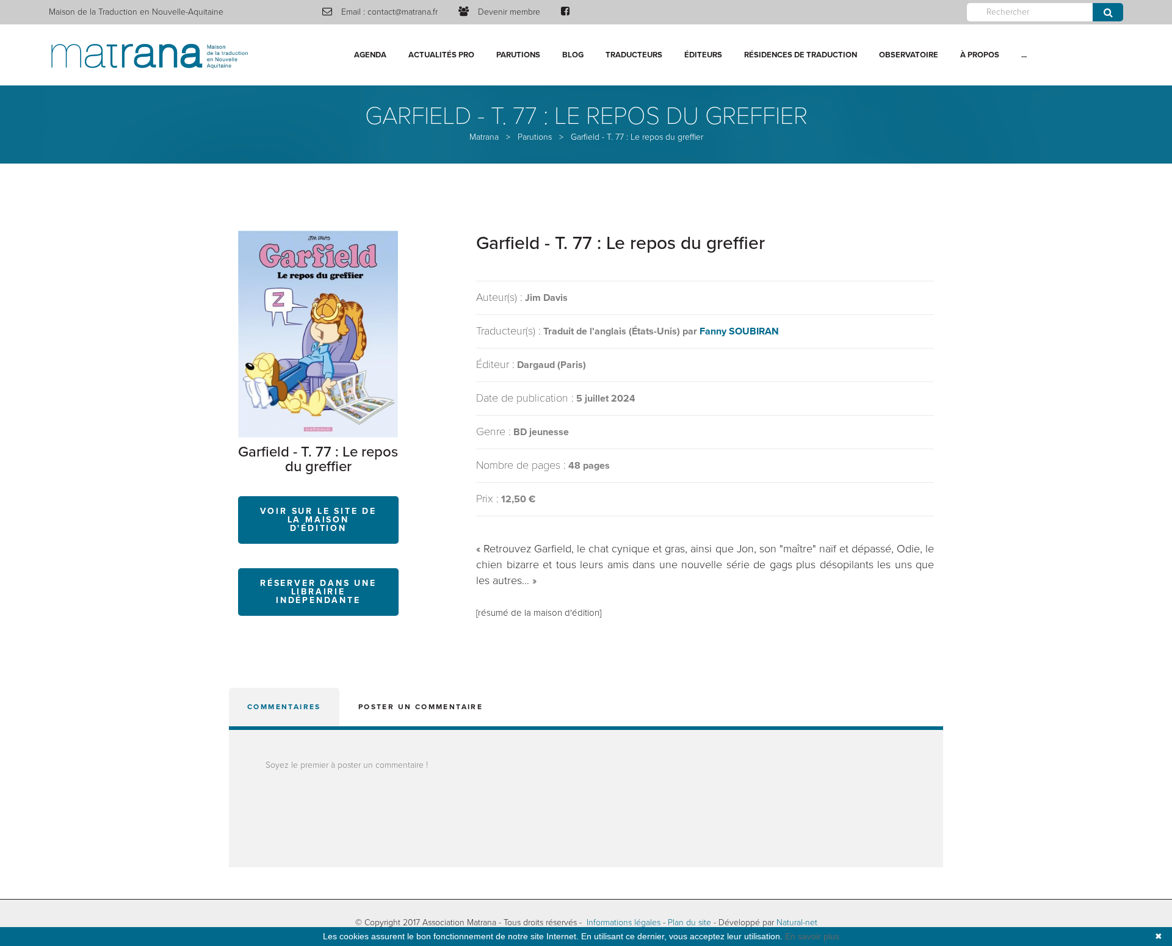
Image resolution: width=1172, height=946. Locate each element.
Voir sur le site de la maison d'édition (318, 519)
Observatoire (908, 55)
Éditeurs (703, 55)
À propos (979, 55)
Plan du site (689, 922)
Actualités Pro (441, 55)
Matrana (484, 137)
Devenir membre (509, 12)
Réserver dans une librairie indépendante (318, 591)
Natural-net (796, 922)
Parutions (518, 55)
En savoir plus (812, 936)
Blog (573, 55)
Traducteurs (634, 55)
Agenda (370, 55)
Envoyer (1108, 12)
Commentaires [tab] (284, 706)
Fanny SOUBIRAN (739, 331)
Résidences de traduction (800, 55)
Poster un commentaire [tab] (420, 706)
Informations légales (623, 922)
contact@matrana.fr (402, 12)
